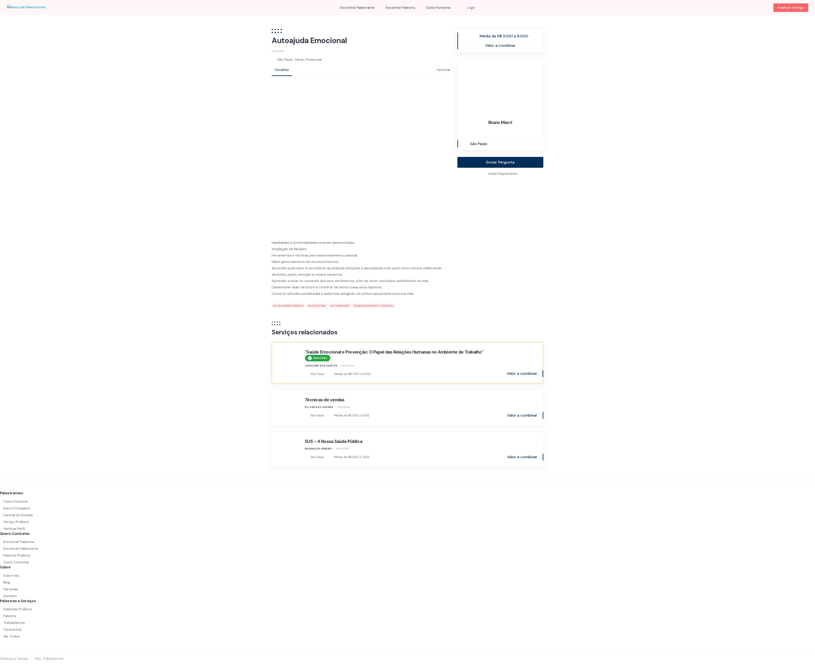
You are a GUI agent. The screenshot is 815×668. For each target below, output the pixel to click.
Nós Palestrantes (49, 658)
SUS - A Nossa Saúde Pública (333, 441)
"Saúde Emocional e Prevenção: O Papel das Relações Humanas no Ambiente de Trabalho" (394, 352)
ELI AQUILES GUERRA (319, 407)
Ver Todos (11, 636)
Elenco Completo (16, 508)
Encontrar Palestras (18, 542)
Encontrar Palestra (400, 7)
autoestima (317, 305)
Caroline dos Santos (321, 365)
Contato (10, 596)
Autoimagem (339, 305)
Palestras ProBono (17, 609)
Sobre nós (11, 575)
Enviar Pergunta (500, 162)
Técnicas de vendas (324, 400)
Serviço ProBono (16, 522)
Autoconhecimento (288, 305)
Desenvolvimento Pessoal (374, 305)
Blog (6, 582)
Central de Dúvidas (18, 515)
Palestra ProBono (16, 555)
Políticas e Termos (14, 658)
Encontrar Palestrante (357, 7)
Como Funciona (438, 7)
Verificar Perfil (14, 528)
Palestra (278, 51)
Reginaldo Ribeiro (318, 448)
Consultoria (12, 629)
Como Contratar (16, 562)
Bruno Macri (500, 122)
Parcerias (10, 589)
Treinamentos (14, 622)
